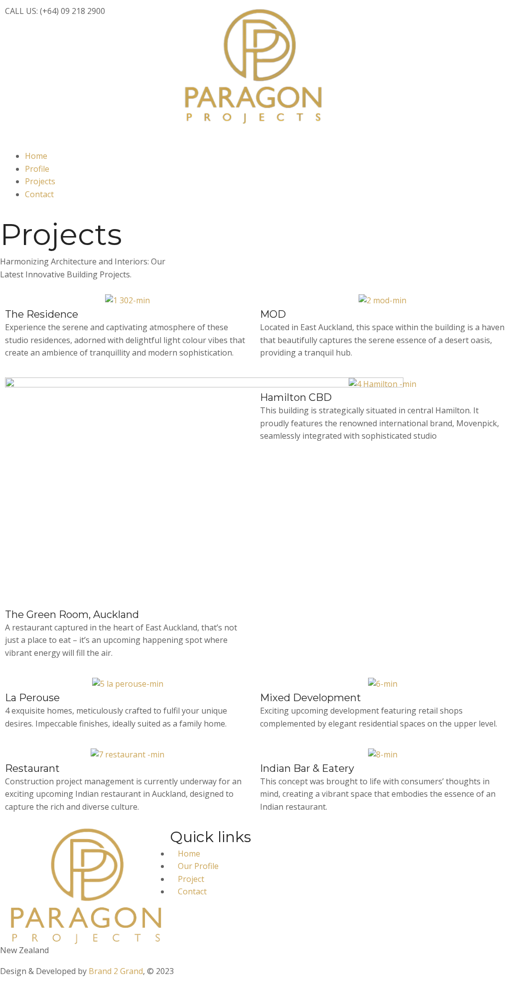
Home (36, 155)
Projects (40, 181)
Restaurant (32, 768)
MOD (273, 314)
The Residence (41, 314)
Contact (39, 194)
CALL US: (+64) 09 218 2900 (55, 10)
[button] (255, 143)
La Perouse (32, 698)
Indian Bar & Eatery (307, 768)
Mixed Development (310, 698)
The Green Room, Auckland (72, 614)
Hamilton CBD (296, 397)
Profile (37, 168)
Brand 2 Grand (116, 971)
